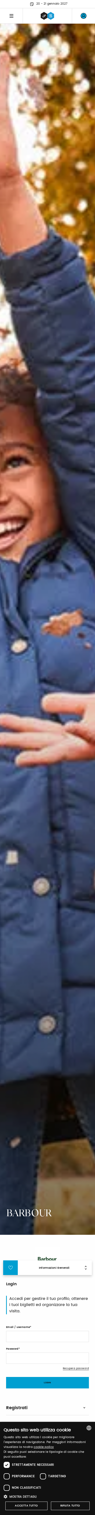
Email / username (18, 1327)
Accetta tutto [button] (26, 1506)
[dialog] (47, 1468)
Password (12, 1349)
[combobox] (88, 1427)
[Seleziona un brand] (47, 16)
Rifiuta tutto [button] (70, 1506)
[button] (47, 1497)
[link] (83, 15)
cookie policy (44, 1447)
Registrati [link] (17, 1407)
